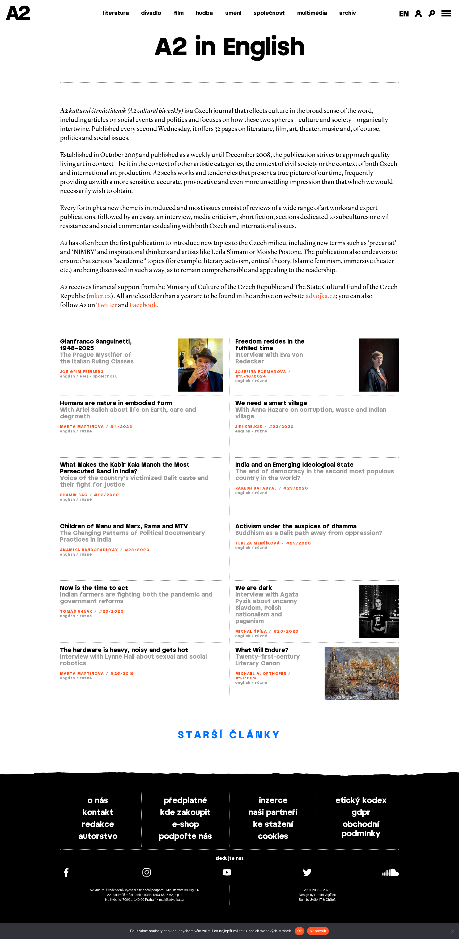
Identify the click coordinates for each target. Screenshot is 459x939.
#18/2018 (246, 678)
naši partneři (273, 813)
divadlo (151, 13)
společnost (269, 13)
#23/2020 (281, 427)
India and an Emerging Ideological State (294, 465)
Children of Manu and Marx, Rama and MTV (124, 526)
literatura (116, 13)
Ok (299, 931)
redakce (98, 825)
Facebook (143, 305)
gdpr (361, 813)
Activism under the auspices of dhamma (295, 526)
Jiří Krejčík (248, 427)
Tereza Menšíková (257, 543)
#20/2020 (286, 631)
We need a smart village (271, 403)
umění (233, 13)
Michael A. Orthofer (260, 674)
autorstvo (97, 836)
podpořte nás (185, 836)
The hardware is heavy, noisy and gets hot (124, 650)
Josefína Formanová (260, 372)
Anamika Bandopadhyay (89, 550)
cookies (273, 836)
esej (84, 376)
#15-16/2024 (250, 376)
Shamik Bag (74, 495)
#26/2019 (122, 674)
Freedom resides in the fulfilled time (269, 345)
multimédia (312, 13)
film (179, 13)
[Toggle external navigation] (446, 13)
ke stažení (273, 825)
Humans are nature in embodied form (116, 403)
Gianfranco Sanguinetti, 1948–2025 (96, 345)
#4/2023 (121, 427)
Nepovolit (318, 931)
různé (261, 381)
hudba (204, 13)
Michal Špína (251, 631)
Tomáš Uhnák (76, 612)
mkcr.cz (100, 296)
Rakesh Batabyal (256, 488)
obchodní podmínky (361, 829)
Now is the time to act (94, 588)
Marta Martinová (82, 427)
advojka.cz (321, 296)
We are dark (253, 588)
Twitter (106, 305)
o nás (97, 801)
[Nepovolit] (452, 931)
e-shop (185, 825)
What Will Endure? (261, 650)
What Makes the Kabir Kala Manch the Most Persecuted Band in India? (124, 468)
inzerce (273, 801)
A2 (17, 14)
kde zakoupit (185, 813)
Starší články (230, 735)
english (67, 376)
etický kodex (361, 801)
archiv (347, 13)
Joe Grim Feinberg (82, 372)
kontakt (98, 813)
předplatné (185, 801)
